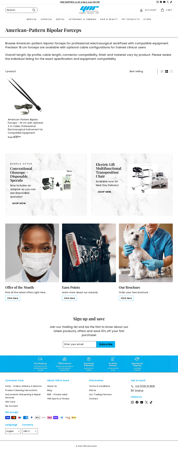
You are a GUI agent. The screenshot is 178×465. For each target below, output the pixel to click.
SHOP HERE (104, 191)
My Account (11, 405)
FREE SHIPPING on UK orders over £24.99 (80, 2)
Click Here (12, 298)
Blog (49, 390)
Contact (93, 398)
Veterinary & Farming (82, 19)
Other (147, 19)
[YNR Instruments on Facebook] (137, 402)
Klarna (92, 390)
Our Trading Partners (100, 394)
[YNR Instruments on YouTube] (141, 402)
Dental (60, 19)
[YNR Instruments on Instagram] (132, 402)
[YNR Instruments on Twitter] (146, 402)
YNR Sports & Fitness (58, 398)
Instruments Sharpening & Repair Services (23, 396)
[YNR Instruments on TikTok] (151, 402)
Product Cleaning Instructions (21, 390)
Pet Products (131, 19)
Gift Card (10, 401)
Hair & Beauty (109, 19)
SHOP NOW (19, 203)
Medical (32, 19)
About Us (52, 386)
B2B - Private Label (57, 394)
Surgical (46, 19)
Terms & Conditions (99, 386)
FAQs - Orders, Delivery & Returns (23, 386)
